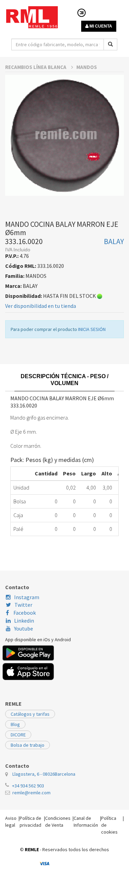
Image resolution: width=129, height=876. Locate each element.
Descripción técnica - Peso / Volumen (64, 379)
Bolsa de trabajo (27, 745)
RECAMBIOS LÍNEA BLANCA (36, 67)
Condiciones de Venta (58, 821)
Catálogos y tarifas (30, 714)
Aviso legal (11, 821)
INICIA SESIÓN (92, 329)
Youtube (23, 628)
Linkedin (24, 620)
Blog (15, 724)
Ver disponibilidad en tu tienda (40, 305)
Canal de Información (86, 821)
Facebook (24, 612)
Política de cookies (109, 825)
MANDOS (86, 67)
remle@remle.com (31, 792)
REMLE (32, 849)
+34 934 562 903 (28, 786)
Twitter (23, 604)
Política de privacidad (30, 821)
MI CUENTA (100, 26)
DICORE (18, 735)
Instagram (26, 597)
